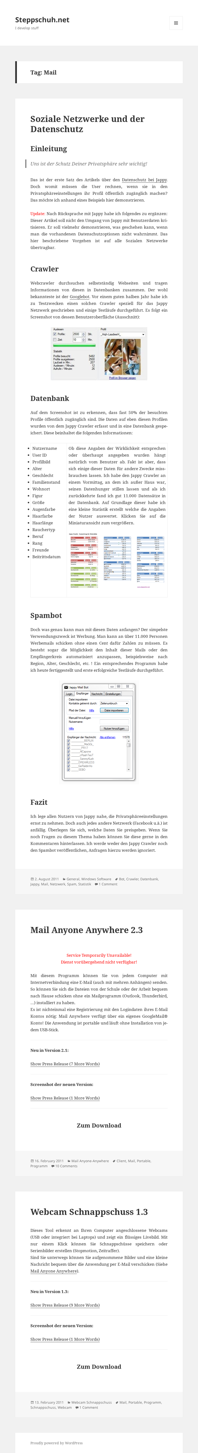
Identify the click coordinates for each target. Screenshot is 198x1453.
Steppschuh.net (42, 19)
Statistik (84, 884)
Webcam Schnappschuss (91, 1402)
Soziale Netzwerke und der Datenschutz (87, 124)
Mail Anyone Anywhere (53, 1271)
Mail (44, 884)
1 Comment (108, 884)
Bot (121, 879)
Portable (143, 1161)
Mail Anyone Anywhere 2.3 (86, 929)
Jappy (34, 884)
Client (121, 1161)
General (73, 879)
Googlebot (79, 296)
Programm (39, 1166)
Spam (71, 884)
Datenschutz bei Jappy (144, 179)
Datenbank (149, 879)
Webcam (65, 1407)
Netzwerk (57, 884)
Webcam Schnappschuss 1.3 (89, 1211)
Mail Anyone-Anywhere (90, 1161)
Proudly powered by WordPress (56, 1443)
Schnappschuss (43, 1407)
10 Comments (66, 1166)
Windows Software (96, 879)
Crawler (132, 879)
